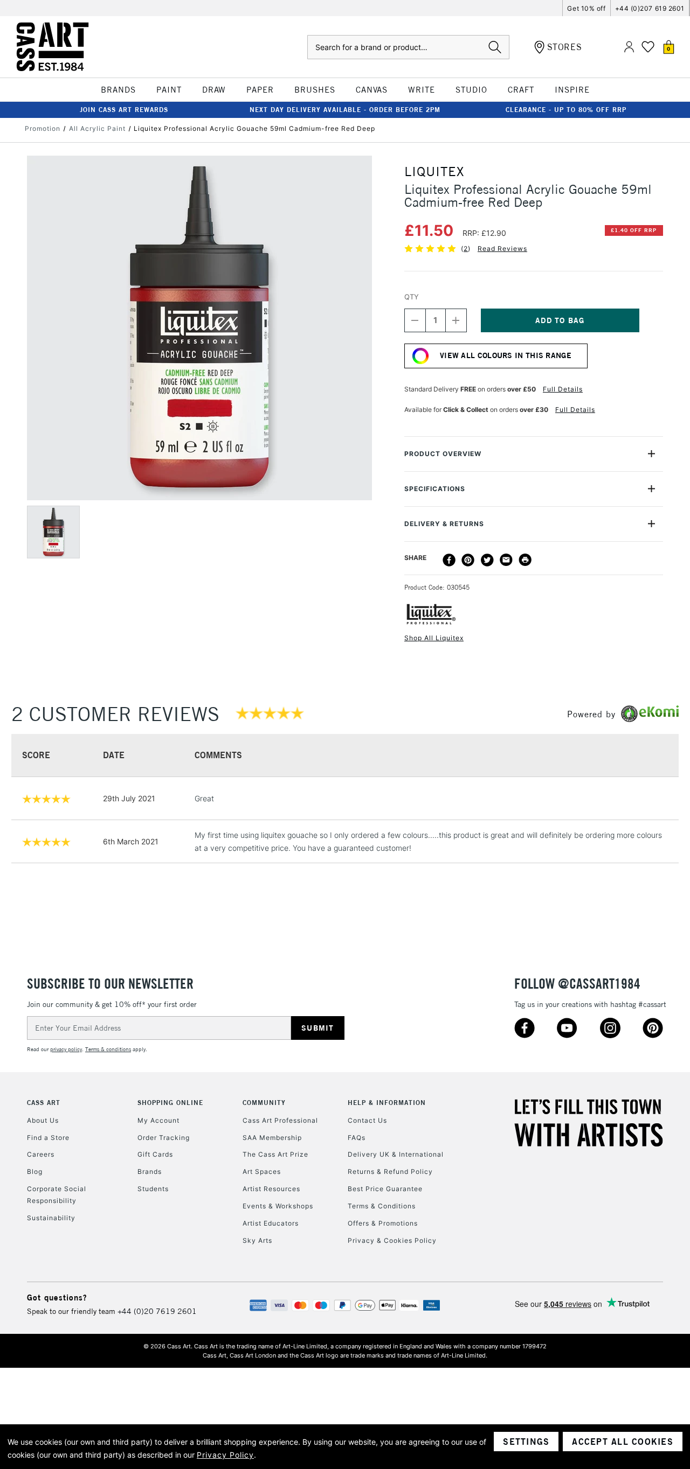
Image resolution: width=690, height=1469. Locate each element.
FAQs (356, 1138)
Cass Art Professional (280, 1120)
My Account (158, 1120)
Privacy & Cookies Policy (392, 1240)
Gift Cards (155, 1154)
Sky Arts (257, 1240)
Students (153, 1189)
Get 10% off (586, 8)
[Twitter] (487, 560)
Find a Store (48, 1138)
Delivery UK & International (396, 1154)
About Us (43, 1120)
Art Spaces (262, 1171)
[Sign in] (629, 47)
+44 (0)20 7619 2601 (157, 1311)
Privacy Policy (225, 1454)
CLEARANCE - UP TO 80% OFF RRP (566, 109)
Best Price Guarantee (385, 1189)
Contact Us (367, 1120)
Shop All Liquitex (434, 637)
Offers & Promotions (383, 1223)
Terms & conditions (108, 1049)
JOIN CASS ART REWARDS (124, 109)
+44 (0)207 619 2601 (650, 8)
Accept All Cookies (622, 1441)
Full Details (563, 389)
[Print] (525, 560)
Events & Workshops (278, 1206)
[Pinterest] (467, 560)
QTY (411, 296)
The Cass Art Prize (275, 1154)
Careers (40, 1154)
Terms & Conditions (382, 1206)
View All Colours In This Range (505, 355)
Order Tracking (163, 1138)
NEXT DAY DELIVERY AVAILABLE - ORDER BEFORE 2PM (345, 109)
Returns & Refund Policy (390, 1171)
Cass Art (43, 1103)
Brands (149, 1171)
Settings (526, 1441)
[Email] (506, 560)
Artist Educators (271, 1223)
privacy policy (66, 1049)
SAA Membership (272, 1138)
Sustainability (51, 1218)
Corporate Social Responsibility (56, 1195)
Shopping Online (170, 1103)
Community (264, 1103)
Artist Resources (271, 1189)
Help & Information (387, 1103)
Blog (35, 1171)
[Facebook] (449, 560)
